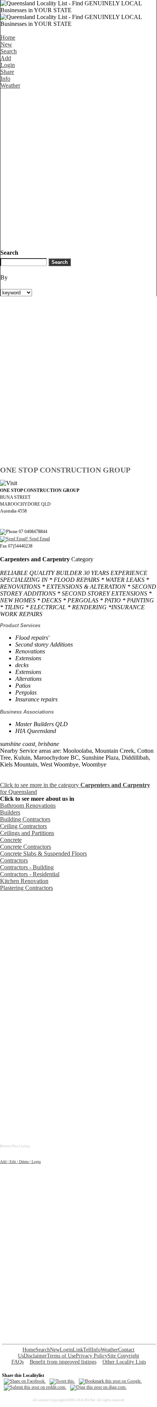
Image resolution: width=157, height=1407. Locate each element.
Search (8, 51)
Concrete (11, 840)
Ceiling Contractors (23, 826)
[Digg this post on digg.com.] (98, 1387)
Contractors (14, 860)
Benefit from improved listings (63, 1362)
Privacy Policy (91, 1356)
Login (7, 65)
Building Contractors (25, 819)
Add (5, 58)
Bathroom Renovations (28, 805)
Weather (10, 85)
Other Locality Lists (124, 1362)
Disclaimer (35, 1356)
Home (7, 37)
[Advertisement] (78, 167)
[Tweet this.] (62, 1381)
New (6, 44)
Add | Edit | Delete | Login (20, 1161)
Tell (87, 1350)
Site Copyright (123, 1356)
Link (78, 1350)
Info (5, 78)
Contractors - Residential (29, 874)
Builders (10, 812)
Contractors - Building (27, 867)
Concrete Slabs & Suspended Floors (43, 853)
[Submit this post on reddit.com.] (35, 1387)
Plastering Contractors (26, 888)
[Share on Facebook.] (25, 1381)
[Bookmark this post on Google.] (110, 1381)
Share (7, 72)
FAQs (17, 1362)
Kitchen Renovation (24, 881)
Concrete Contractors (25, 846)
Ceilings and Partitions (27, 833)
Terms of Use (61, 1356)
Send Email (39, 538)
